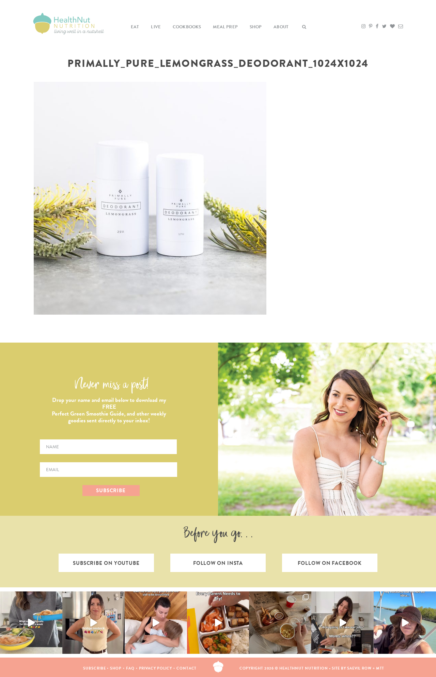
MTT (380, 668)
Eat (135, 27)
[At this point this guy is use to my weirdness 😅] (405, 622)
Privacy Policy (155, 668)
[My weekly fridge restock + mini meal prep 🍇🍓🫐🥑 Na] (93, 622)
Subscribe (94, 668)
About (281, 27)
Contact (186, 668)
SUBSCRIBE (111, 490)
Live (156, 27)
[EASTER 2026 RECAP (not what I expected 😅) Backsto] (280, 622)
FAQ (130, 668)
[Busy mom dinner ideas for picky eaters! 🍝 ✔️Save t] (31, 622)
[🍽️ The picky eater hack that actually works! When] (218, 622)
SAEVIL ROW (359, 668)
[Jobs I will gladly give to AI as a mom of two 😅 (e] (342, 622)
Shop (256, 27)
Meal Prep (225, 27)
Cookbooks (187, 27)
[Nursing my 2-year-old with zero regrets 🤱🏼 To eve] (156, 622)
